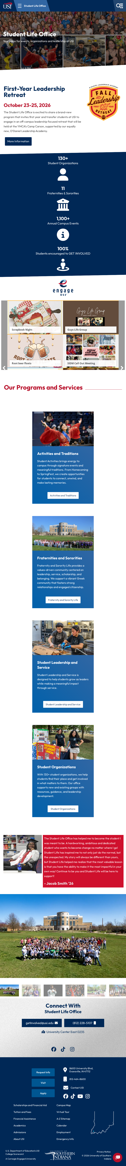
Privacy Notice (104, 1151)
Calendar (62, 1125)
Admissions (20, 1132)
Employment (64, 1132)
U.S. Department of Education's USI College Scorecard (22, 1152)
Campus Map (64, 1105)
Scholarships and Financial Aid (30, 1105)
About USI (19, 1138)
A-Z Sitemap (63, 1118)
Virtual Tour (63, 1111)
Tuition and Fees (22, 1111)
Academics (20, 1125)
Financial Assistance (25, 1118)
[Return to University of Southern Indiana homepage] (59, 1155)
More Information (18, 141)
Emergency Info (65, 1138)
